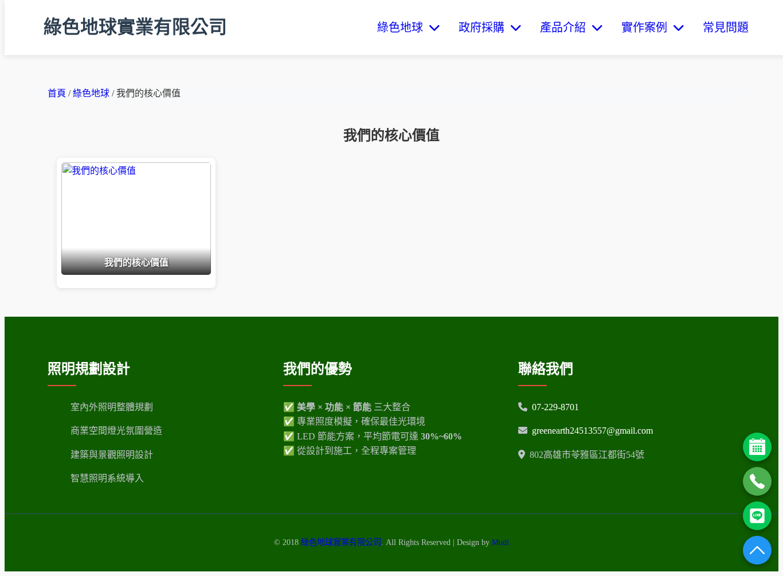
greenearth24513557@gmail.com (592, 430)
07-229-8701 (555, 407)
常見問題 (726, 27)
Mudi (500, 542)
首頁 (57, 93)
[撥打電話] (757, 481)
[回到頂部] (757, 550)
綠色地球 (403, 27)
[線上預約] (757, 447)
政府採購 (484, 27)
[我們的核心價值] (136, 272)
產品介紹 (566, 27)
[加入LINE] (757, 515)
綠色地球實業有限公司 (135, 27)
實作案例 (647, 27)
